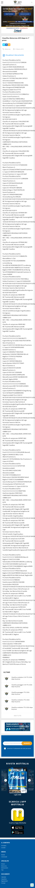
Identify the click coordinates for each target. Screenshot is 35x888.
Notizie (3, 855)
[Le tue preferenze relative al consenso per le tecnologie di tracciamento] (32, 885)
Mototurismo (4, 868)
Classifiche (4, 879)
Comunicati (4, 857)
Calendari (3, 877)
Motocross (8, 49)
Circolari (3, 883)
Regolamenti (4, 881)
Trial (2, 870)
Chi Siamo (3, 845)
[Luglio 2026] (17, 780)
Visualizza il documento (15, 55)
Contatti (3, 847)
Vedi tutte (17, 716)
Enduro (3, 864)
